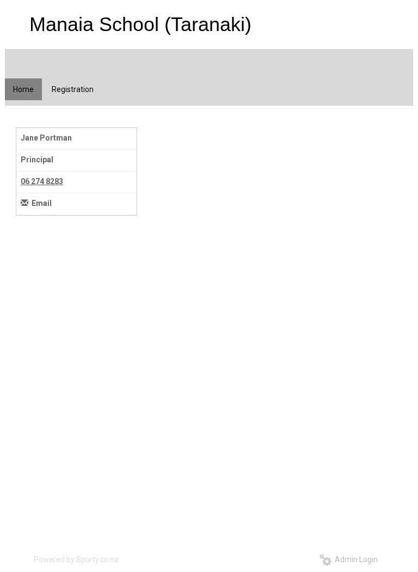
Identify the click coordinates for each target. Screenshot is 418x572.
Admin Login (354, 559)
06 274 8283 (42, 181)
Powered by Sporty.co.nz (76, 559)
